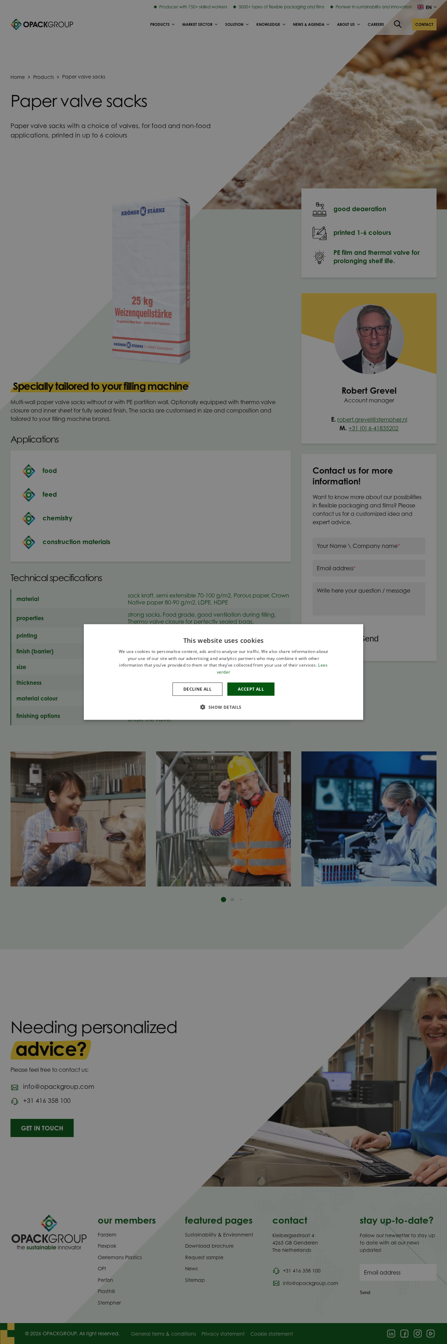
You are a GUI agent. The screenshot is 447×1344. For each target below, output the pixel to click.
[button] (223, 707)
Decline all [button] (197, 689)
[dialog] (223, 672)
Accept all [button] (251, 689)
